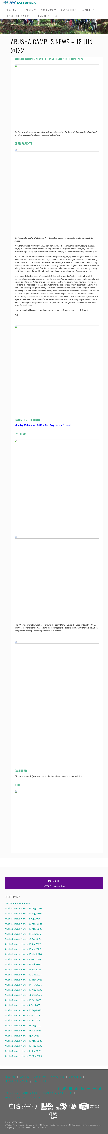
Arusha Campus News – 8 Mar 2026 (22, 959)
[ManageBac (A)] (94, 1088)
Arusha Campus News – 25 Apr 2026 (22, 939)
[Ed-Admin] (100, 1088)
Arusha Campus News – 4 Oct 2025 (22, 1005)
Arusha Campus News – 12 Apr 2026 (22, 949)
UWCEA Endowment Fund (17, 903)
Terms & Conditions (16, 1097)
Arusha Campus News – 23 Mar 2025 (23, 1056)
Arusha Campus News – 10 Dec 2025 (23, 974)
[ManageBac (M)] (88, 1088)
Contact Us (39, 1081)
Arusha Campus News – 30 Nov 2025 (23, 979)
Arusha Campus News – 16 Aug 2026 (23, 913)
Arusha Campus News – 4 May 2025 (22, 1051)
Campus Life (57, 1076)
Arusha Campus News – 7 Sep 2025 (22, 1015)
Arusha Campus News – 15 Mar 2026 (23, 954)
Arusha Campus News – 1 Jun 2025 (21, 1035)
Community (75, 1076)
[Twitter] (64, 1088)
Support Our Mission (16, 1081)
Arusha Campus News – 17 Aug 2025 (22, 1030)
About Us (10, 1076)
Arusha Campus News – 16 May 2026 (23, 928)
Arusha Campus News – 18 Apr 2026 (22, 944)
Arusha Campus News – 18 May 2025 (23, 1040)
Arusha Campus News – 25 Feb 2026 (22, 964)
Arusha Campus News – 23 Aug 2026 (23, 908)
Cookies (35, 1097)
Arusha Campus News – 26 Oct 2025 (23, 994)
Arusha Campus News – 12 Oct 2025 (22, 1000)
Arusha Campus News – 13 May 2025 (23, 1045)
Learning (25, 1076)
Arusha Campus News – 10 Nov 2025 (23, 989)
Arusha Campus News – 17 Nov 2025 (23, 984)
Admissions (40, 1076)
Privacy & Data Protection (57, 1092)
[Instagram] (71, 1088)
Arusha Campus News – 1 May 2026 (22, 933)
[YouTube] (76, 1088)
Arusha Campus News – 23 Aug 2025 (23, 1025)
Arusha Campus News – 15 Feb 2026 (22, 969)
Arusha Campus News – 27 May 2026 (23, 923)
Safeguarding (30, 1092)
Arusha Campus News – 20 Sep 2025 (22, 1010)
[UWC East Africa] (19, 2)
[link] (56, 16)
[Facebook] (58, 1088)
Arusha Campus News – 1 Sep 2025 (22, 1020)
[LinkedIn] (82, 1088)
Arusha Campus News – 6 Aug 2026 (22, 918)
